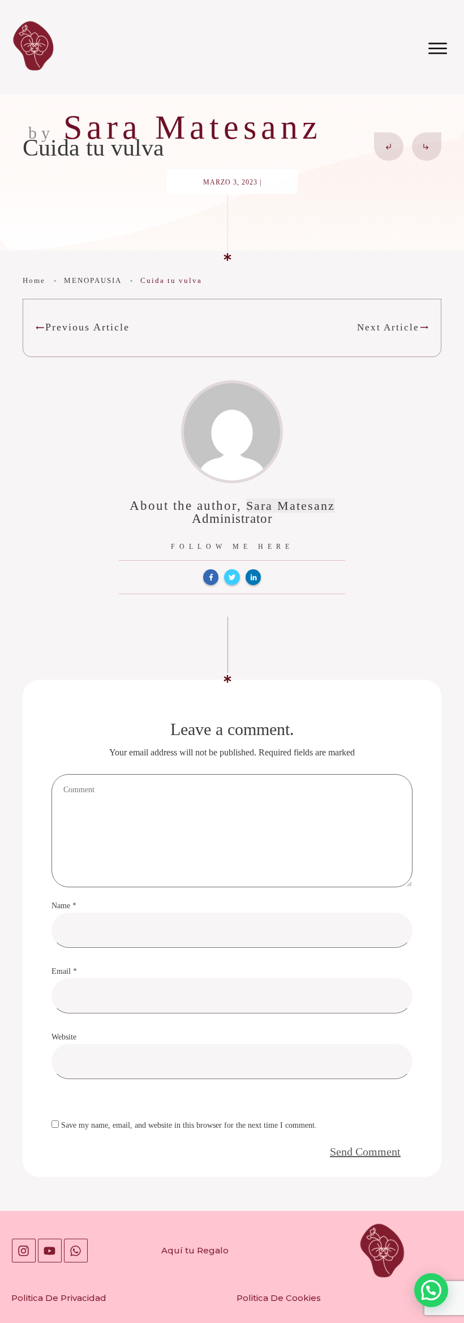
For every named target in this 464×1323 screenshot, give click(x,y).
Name (63, 905)
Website (63, 1037)
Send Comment (365, 1151)
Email (64, 971)
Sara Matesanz (290, 506)
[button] (431, 1290)
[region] (147, 1225)
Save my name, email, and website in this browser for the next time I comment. (189, 1125)
